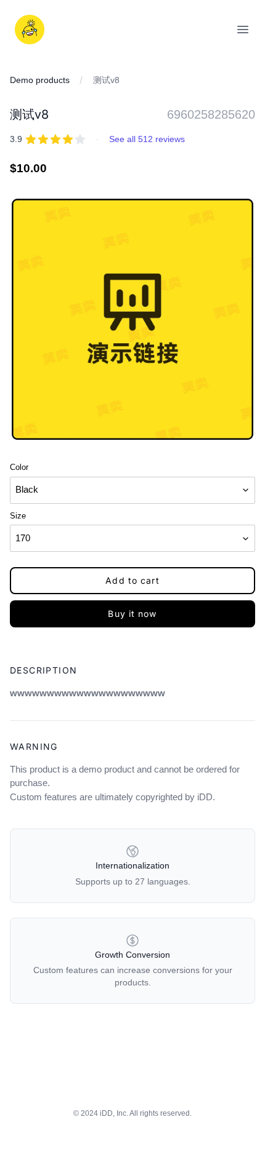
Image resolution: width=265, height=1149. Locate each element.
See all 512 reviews (147, 139)
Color (19, 467)
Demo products (40, 80)
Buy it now (132, 613)
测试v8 (106, 80)
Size (18, 515)
